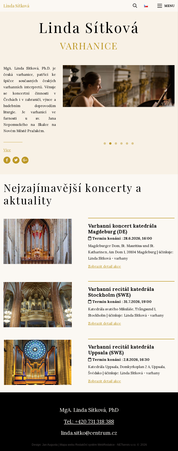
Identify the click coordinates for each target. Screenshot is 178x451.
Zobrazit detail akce (104, 266)
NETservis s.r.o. (126, 444)
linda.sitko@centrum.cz (89, 432)
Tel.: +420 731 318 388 (89, 421)
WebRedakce (106, 444)
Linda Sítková (16, 6)
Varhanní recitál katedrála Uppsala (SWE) (121, 350)
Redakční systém (86, 444)
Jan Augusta (50, 444)
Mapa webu (67, 444)
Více (7, 150)
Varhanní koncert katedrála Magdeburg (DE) (122, 229)
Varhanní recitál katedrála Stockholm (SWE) (121, 292)
